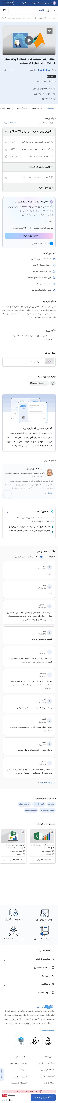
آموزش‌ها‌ (42, 18)
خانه (54, 18)
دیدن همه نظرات (47, 782)
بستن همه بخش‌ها (11, 123)
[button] (29, 10)
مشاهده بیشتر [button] (47, 1030)
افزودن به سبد (41, 1097)
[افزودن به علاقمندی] (52, 831)
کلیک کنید (9, 3)
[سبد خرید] (4, 10)
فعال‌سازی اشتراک (30, 235)
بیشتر (50, 221)
